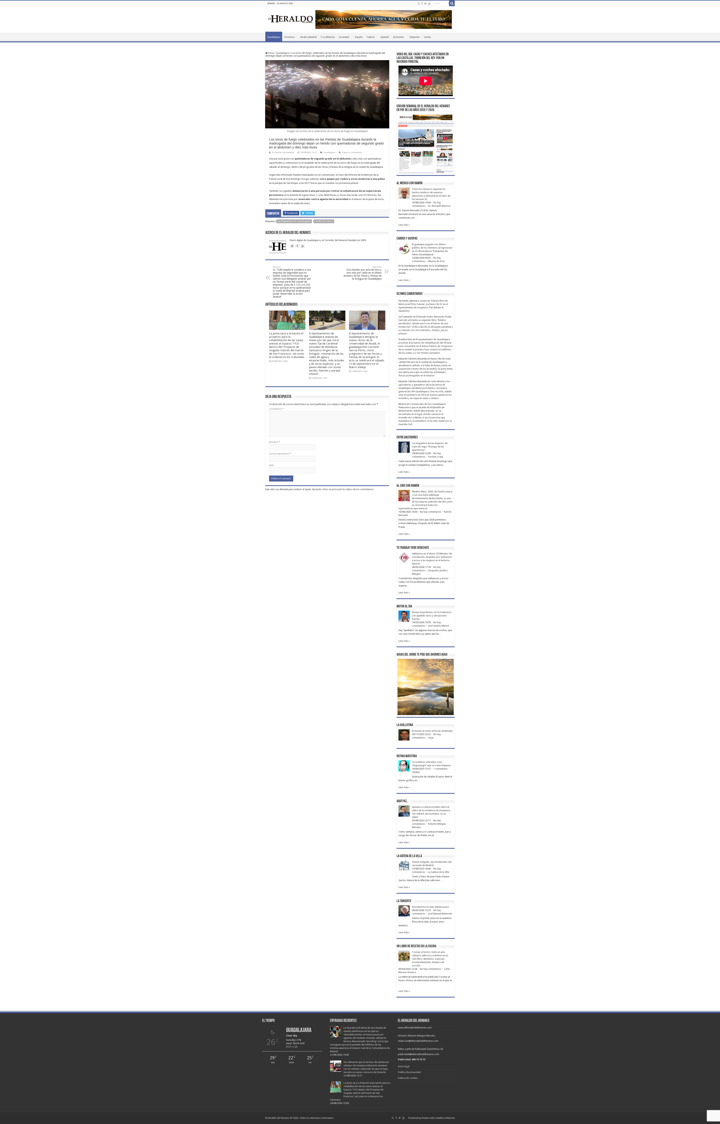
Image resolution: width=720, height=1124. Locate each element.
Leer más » (404, 224)
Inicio (271, 53)
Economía (398, 37)
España (359, 37)
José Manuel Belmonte (440, 913)
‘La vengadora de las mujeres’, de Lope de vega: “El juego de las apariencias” (430, 446)
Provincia (289, 37)
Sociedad (344, 37)
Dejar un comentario (352, 152)
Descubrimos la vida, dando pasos (430, 906)
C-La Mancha (328, 37)
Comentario (276, 408)
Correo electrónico (280, 453)
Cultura (370, 37)
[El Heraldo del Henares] (290, 18)
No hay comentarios (430, 511)
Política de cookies (408, 1078)
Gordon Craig (435, 456)
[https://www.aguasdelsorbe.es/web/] (383, 19)
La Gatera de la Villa (438, 872)
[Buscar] (452, 3)
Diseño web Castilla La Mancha (438, 1118)
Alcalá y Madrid (308, 37)
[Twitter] (425, 3)
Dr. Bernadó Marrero (439, 205)
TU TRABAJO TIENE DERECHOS (413, 548)
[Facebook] (422, 3)
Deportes (415, 37)
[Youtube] (429, 3)
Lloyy (431, 737)
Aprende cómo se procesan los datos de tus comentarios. (343, 489)
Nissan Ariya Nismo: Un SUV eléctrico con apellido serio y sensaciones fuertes (431, 615)
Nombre (274, 442)
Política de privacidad (409, 1072)
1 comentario (440, 768)
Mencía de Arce (436, 261)
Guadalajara (273, 37)
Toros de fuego (324, 221)
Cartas (427, 37)
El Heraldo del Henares (283, 152)
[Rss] (418, 3)
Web (271, 465)
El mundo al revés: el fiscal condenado (432, 730)
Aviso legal (404, 1066)
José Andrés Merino (438, 625)
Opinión (384, 37)
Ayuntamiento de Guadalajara (294, 221)
